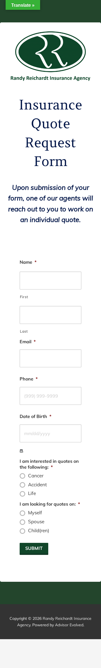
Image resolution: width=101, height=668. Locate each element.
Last (24, 331)
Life (32, 493)
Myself (35, 512)
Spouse (36, 521)
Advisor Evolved (69, 624)
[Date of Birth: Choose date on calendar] (21, 451)
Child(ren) (38, 530)
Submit (34, 548)
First (24, 297)
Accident (37, 484)
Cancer (35, 475)
